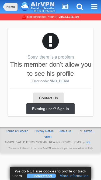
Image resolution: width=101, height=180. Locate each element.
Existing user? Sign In (50, 109)
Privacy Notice (44, 131)
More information (74, 176)
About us (65, 131)
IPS (88, 142)
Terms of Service (17, 131)
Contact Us (48, 98)
